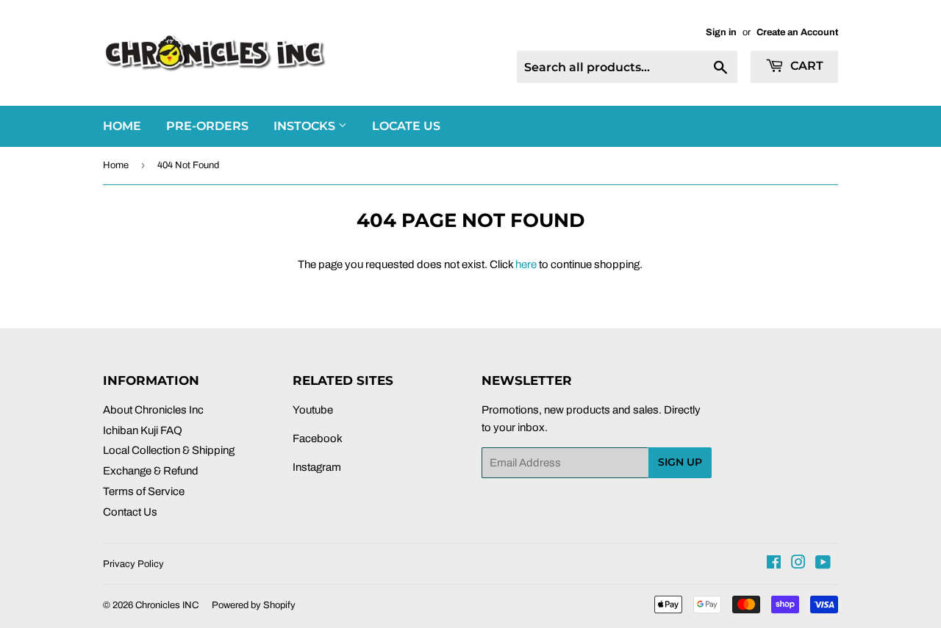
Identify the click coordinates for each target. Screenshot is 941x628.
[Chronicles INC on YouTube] (823, 564)
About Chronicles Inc (153, 410)
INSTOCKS (305, 126)
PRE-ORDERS (207, 126)
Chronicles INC (166, 605)
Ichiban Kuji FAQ (142, 430)
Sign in (721, 32)
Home (116, 165)
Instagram (317, 467)
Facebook (318, 438)
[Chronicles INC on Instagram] (798, 564)
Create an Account (797, 32)
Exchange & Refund (150, 471)
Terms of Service (144, 491)
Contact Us (130, 512)
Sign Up (680, 462)
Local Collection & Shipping (169, 450)
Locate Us (406, 126)
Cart (805, 66)
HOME (122, 126)
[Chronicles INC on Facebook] (773, 564)
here (526, 264)
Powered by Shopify (254, 605)
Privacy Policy (133, 564)
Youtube (313, 410)
